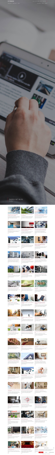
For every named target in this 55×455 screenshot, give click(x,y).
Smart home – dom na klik (38, 360)
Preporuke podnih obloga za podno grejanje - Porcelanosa (14, 390)
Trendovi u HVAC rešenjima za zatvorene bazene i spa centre (13, 229)
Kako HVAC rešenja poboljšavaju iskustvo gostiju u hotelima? (40, 419)
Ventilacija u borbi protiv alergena (12, 317)
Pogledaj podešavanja (51, 452)
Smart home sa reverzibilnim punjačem (40, 259)
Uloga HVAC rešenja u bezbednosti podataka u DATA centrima (26, 435)
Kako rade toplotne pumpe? (25, 404)
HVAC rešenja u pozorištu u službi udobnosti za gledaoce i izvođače (26, 449)
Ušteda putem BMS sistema (25, 244)
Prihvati (41, 452)
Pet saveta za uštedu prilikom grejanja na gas (40, 332)
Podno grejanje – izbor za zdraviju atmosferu (39, 346)
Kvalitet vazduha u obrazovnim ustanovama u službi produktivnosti (14, 449)
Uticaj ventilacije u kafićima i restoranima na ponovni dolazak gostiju (27, 419)
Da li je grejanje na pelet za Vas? (12, 346)
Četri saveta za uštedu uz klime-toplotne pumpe (27, 318)
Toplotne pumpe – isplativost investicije (13, 259)
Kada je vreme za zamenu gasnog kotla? (27, 331)
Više (8, 233)
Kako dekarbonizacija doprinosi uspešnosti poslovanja (41, 288)
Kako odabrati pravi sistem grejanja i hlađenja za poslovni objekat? (13, 215)
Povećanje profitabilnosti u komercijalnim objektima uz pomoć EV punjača (27, 259)
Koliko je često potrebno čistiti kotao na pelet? (26, 346)
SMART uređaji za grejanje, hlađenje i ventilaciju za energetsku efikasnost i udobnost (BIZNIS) (40, 245)
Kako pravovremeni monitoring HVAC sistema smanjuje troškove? (40, 404)
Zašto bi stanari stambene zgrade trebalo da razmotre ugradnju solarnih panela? (41, 229)
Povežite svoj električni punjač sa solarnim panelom (14, 244)
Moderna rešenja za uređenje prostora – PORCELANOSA (13, 435)
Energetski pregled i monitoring (12, 302)
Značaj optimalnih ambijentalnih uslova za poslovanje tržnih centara (41, 435)
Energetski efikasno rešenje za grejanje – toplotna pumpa (13, 404)
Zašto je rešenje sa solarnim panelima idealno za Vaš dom (26, 361)
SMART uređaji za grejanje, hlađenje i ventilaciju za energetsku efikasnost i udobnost (40, 303)
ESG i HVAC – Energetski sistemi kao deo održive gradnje (27, 215)
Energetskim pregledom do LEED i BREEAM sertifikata (27, 302)
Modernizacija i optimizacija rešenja (26, 287)
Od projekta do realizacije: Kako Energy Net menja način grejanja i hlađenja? (41, 215)
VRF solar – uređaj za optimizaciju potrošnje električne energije (14, 274)
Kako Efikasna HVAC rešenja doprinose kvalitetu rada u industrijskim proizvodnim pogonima (14, 419)
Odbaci (46, 452)
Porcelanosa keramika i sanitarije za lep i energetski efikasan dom (13, 375)
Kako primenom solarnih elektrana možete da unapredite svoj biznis (27, 274)
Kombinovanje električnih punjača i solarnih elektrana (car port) (27, 375)
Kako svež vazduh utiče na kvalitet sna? (40, 374)
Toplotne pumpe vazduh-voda (12, 331)
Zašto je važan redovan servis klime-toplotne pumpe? (40, 318)
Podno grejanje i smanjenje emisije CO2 (13, 360)
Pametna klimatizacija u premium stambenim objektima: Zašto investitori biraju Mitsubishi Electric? (26, 230)
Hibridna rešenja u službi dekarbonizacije (40, 273)
